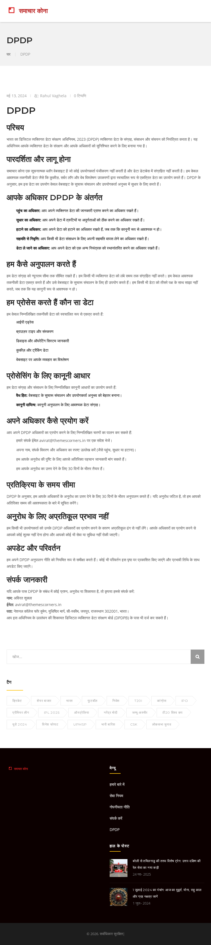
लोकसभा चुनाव (161, 724)
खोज (197, 657)
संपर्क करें (116, 818)
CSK (133, 724)
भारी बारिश (108, 724)
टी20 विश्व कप (172, 712)
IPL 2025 (52, 712)
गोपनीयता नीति (120, 807)
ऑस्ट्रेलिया (81, 712)
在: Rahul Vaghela (50, 95)
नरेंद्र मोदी (110, 712)
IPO (184, 701)
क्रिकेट (17, 701)
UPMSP (80, 724)
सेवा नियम (116, 795)
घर (8, 54)
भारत (69, 701)
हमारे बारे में (117, 784)
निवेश (116, 701)
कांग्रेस (161, 701)
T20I (138, 701)
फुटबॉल (93, 701)
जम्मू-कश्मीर (140, 712)
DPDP (115, 829)
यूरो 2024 (19, 724)
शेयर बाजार (44, 701)
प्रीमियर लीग (20, 712)
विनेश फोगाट (50, 724)
